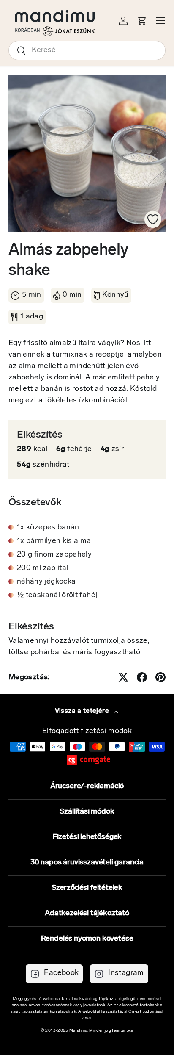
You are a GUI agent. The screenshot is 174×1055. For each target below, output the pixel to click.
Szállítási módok (87, 812)
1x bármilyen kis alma (54, 541)
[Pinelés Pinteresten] (160, 677)
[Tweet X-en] (123, 677)
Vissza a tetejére (83, 711)
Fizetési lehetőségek (87, 837)
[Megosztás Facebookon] (142, 677)
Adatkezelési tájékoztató (87, 913)
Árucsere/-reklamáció (87, 786)
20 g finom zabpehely (54, 555)
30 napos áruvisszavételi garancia (87, 863)
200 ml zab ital (42, 568)
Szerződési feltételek (87, 888)
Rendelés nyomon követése (87, 939)
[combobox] (87, 50)
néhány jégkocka (46, 582)
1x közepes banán (48, 528)
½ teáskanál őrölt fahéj (57, 595)
